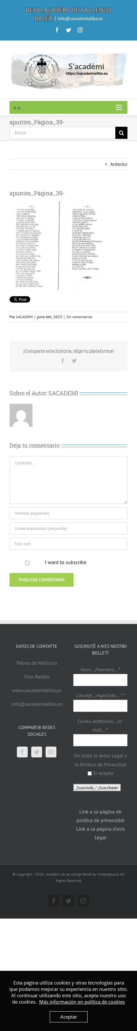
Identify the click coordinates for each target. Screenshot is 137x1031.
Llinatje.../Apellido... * (100, 695)
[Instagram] (51, 752)
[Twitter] (36, 752)
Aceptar (68, 1016)
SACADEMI (24, 316)
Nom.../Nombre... (100, 669)
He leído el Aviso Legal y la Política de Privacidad (100, 759)
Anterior (118, 164)
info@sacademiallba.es (80, 18)
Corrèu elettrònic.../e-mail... (100, 725)
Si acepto (103, 773)
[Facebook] (22, 752)
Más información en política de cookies (82, 1002)
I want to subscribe (65, 562)
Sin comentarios (79, 316)
